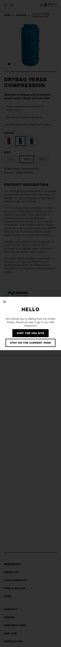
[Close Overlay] (4, 301)
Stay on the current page (30, 343)
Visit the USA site (30, 333)
